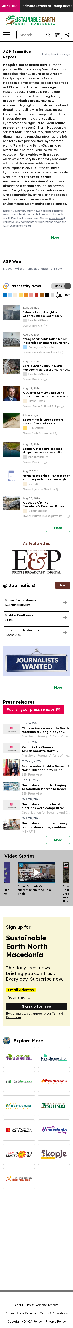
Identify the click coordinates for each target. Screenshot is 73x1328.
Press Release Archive (43, 1305)
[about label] (25, 320)
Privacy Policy (55, 1321)
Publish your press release (30, 709)
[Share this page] (67, 34)
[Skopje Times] (54, 1154)
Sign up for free (36, 1006)
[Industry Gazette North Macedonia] (19, 1081)
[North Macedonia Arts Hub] (54, 1081)
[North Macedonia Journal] (54, 1105)
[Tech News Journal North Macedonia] (19, 1178)
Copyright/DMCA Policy (24, 1321)
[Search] (48, 34)
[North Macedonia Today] (54, 1130)
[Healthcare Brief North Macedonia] (54, 1057)
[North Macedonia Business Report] (19, 1105)
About (18, 1305)
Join (62, 585)
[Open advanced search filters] (57, 34)
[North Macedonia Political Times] (19, 1130)
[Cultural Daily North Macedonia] (19, 1057)
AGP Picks (9, 6)
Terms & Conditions (54, 1313)
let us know (56, 218)
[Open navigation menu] (6, 34)
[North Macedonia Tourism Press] (19, 1154)
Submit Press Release (21, 1313)
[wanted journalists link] (36, 562)
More (55, 237)
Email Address (21, 990)
